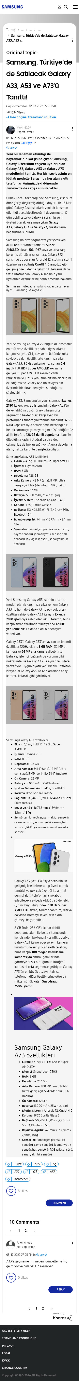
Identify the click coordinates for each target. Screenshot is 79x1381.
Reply (61, 1289)
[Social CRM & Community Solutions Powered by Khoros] (62, 1317)
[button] (65, 129)
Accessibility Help (16, 1330)
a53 (34, 1171)
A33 (16, 1171)
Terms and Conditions (19, 1338)
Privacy (8, 1346)
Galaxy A (11, 148)
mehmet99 (21, 1179)
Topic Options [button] (65, 40)
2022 (37, 1164)
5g (55, 1164)
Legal (6, 1353)
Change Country (15, 1368)
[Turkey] (12, 7)
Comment (59, 1203)
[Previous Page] (13, 1231)
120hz (17, 1164)
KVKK (6, 1360)
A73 (52, 1171)
